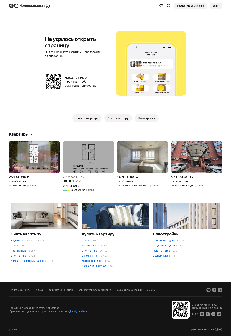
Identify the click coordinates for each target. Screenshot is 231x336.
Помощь (150, 290)
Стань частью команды (60, 290)
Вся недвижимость (19, 290)
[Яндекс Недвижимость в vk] (208, 290)
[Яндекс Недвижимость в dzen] (214, 290)
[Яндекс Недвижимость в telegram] (220, 290)
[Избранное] (161, 6)
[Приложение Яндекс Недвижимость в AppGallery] (213, 314)
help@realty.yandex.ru (76, 311)
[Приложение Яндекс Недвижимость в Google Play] (208, 314)
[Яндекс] (216, 329)
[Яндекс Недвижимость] (29, 5)
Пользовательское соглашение (94, 290)
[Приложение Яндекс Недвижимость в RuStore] (219, 314)
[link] (216, 6)
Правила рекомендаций (128, 290)
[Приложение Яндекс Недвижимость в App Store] (202, 314)
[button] (169, 6)
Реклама (38, 290)
